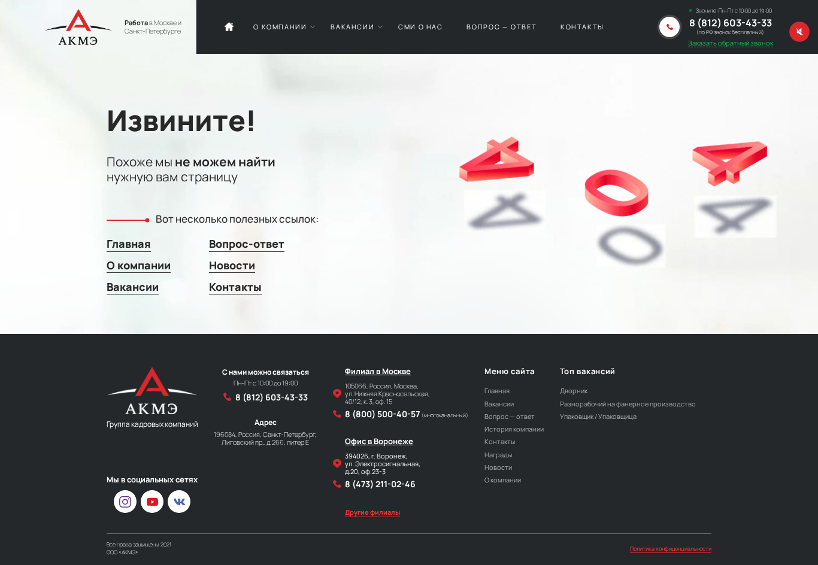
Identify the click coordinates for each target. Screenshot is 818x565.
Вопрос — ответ (501, 26)
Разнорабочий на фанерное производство (628, 403)
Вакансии (352, 26)
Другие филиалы (372, 512)
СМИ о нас (420, 26)
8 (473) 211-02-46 (380, 484)
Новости (232, 265)
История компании (514, 428)
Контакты (582, 26)
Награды (498, 454)
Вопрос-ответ (246, 243)
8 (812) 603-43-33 (730, 23)
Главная (129, 243)
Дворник (573, 390)
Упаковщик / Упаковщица (598, 416)
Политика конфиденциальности (670, 548)
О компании (280, 26)
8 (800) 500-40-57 (406, 414)
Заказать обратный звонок (730, 43)
